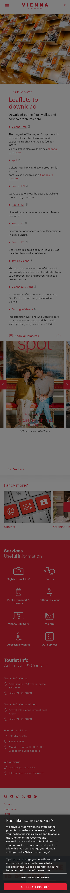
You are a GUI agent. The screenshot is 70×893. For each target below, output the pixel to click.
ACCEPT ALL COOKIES (35, 886)
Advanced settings (35, 877)
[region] (35, 854)
